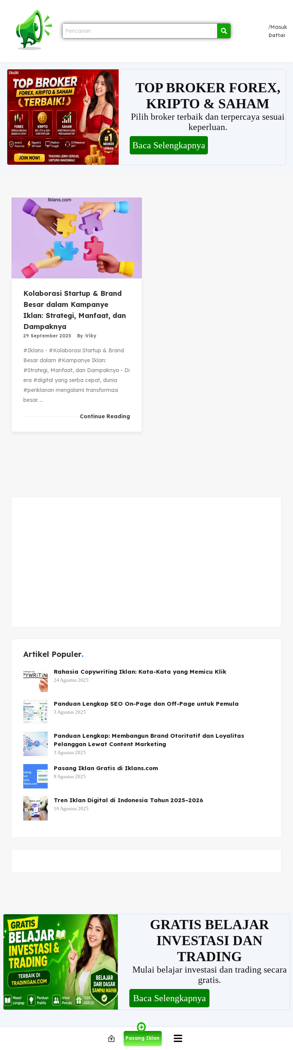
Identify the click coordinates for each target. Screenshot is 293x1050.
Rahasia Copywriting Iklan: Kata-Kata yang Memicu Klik (140, 671)
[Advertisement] (146, 562)
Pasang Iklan (142, 1038)
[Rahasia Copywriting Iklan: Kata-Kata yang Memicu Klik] (35, 680)
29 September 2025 (47, 336)
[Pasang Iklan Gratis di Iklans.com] (35, 776)
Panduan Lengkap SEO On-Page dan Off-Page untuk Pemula (146, 703)
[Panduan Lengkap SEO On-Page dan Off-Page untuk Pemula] (35, 712)
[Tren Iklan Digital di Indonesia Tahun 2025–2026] (35, 808)
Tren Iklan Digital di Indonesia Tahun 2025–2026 (128, 800)
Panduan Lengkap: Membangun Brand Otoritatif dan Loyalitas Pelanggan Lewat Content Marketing (149, 740)
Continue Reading (105, 416)
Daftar (277, 35)
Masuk (278, 27)
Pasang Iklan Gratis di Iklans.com (106, 768)
